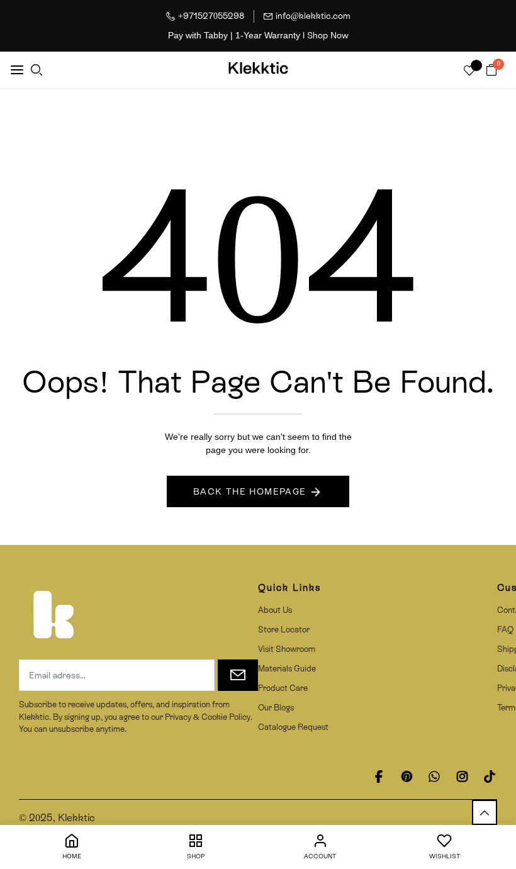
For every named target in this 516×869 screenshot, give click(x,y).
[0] (491, 70)
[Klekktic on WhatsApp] (434, 776)
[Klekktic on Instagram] (461, 776)
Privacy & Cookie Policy (206, 717)
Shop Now (328, 35)
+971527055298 (211, 16)
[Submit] (238, 675)
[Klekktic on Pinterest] (406, 776)
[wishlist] (469, 71)
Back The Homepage (249, 491)
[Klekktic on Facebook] (378, 776)
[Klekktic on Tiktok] (489, 776)
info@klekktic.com (313, 16)
